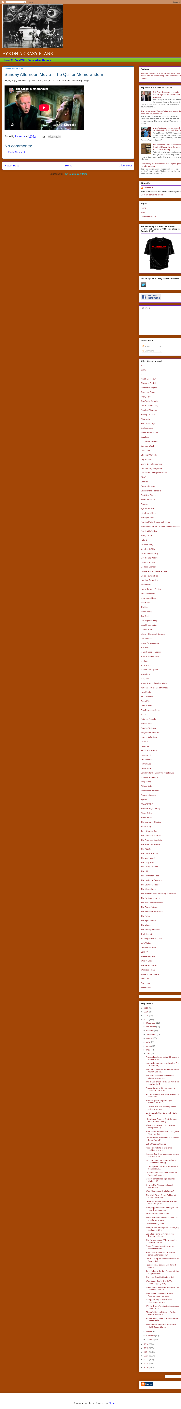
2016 (146, 1344)
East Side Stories (148, 495)
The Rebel (145, 916)
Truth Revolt (146, 934)
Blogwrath (145, 419)
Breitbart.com (147, 428)
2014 (146, 1352)
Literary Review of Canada (153, 634)
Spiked (144, 799)
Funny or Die (146, 535)
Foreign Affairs (147, 517)
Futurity (144, 540)
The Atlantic (146, 849)
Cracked (144, 482)
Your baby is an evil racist (157, 1214)
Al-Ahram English (148, 383)
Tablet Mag (146, 826)
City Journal (146, 459)
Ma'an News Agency (150, 643)
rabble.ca (145, 746)
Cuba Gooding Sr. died (156, 1144)
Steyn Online (146, 813)
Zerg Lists (145, 983)
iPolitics (144, 607)
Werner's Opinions (149, 965)
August (149, 1038)
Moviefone (145, 674)
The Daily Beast (148, 858)
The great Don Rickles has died (160, 1277)
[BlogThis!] (51, 136)
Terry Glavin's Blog (149, 831)
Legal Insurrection (149, 625)
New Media (146, 692)
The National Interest (150, 898)
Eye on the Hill (147, 508)
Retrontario (146, 764)
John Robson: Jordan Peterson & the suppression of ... (162, 1272)
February (150, 1336)
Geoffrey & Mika (148, 549)
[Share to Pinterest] (60, 136)
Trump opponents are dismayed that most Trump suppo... (162, 1208)
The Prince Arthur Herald (152, 911)
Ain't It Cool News (149, 379)
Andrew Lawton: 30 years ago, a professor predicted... (160, 1089)
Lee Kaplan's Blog (149, 620)
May (148, 1050)
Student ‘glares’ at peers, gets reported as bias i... (159, 1101)
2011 (146, 1363)
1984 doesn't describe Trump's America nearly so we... (159, 1294)
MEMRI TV (146, 665)
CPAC (143, 477)
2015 (146, 1348)
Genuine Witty (147, 544)
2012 (146, 1359)
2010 (146, 1367)
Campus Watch (147, 446)
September (151, 1034)
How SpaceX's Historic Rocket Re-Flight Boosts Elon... (161, 1325)
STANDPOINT (147, 804)
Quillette (144, 741)
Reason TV (146, 755)
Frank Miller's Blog (149, 531)
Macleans (145, 647)
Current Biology (148, 486)
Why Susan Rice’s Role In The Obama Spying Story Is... (159, 1282)
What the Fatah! (148, 970)
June (148, 1046)
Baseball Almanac (149, 410)
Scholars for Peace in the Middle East (157, 773)
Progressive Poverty (150, 732)
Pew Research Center (150, 710)
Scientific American (149, 777)
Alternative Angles (149, 388)
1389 (143, 365)
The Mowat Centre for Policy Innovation (158, 893)
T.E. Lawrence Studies (151, 822)
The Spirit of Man (148, 920)
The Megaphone (148, 889)
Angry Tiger (146, 397)
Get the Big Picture (149, 558)
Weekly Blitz (146, 961)
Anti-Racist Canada (149, 401)
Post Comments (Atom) (75, 174)
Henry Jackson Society (151, 589)
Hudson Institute (148, 594)
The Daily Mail (147, 862)
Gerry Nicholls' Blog (149, 553)
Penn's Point (146, 706)
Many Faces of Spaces (151, 652)
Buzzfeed (145, 437)
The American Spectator (151, 840)
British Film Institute (149, 432)
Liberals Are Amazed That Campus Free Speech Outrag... (161, 1120)
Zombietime (146, 988)
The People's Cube (149, 907)
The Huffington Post (150, 876)
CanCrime (145, 450)
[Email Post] (43, 136)
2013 (146, 1356)
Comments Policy (148, 217)
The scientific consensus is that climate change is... (160, 1076)
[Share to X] (54, 136)
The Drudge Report (149, 867)
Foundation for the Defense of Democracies (160, 526)
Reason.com (146, 759)
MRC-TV (145, 679)
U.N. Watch (146, 943)
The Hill (144, 871)
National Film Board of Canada (154, 688)
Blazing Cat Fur (148, 414)
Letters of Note (147, 629)
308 (142, 374)
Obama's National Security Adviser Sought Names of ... (161, 1313)
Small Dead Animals (150, 791)
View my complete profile (152, 195)
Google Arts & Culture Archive (154, 571)
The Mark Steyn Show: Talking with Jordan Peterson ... (161, 1196)
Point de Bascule (148, 719)
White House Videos (150, 974)
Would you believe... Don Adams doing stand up (160, 1126)
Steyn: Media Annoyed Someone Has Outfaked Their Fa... (162, 1288)
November (151, 1027)
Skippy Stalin (146, 786)
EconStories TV (148, 499)
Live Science (146, 638)
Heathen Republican (150, 580)
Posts (147, 346)
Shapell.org (146, 782)
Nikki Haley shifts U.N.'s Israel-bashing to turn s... (159, 1149)
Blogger (112, 1403)
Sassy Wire (146, 768)
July (148, 1042)
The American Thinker (151, 844)
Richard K (148, 188)
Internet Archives (148, 598)
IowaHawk (145, 602)
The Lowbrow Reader (150, 885)
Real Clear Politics (149, 750)
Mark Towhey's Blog (150, 656)
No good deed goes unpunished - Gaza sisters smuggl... (161, 1161)
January (150, 1339)
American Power (148, 392)
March (149, 1332)
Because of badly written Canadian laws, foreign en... (161, 1202)
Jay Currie (145, 616)
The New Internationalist (152, 903)
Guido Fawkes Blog (149, 576)
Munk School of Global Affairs (154, 683)
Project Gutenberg (149, 737)
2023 (146, 1008)
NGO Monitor (147, 696)
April (148, 1053)
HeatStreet (145, 585)
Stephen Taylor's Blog (150, 808)
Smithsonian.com (148, 795)
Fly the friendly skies (155, 1224)
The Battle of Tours (149, 853)
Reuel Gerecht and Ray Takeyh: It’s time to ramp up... (161, 1218)
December (151, 1023)
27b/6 (143, 370)
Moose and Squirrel (149, 670)
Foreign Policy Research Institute (155, 522)
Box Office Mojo (148, 423)
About (143, 212)
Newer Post (12, 165)
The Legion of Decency (151, 880)
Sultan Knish (146, 817)
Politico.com (146, 723)
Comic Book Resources (151, 464)
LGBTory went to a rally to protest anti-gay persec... (161, 1108)
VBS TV (144, 952)
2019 (146, 1012)
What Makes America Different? (160, 1191)
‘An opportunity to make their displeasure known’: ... (159, 1301)
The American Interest (151, 835)
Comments (149, 351)
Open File (145, 701)
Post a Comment (16, 152)
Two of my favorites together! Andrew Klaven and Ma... (162, 1070)
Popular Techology (149, 728)
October (150, 1030)
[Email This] (49, 136)
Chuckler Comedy (149, 455)
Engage (144, 504)
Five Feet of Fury (148, 513)
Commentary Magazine (151, 468)
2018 (146, 1016)
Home (69, 165)
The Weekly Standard (150, 929)
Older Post (125, 165)
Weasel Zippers (148, 956)
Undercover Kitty (148, 947)
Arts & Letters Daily (149, 405)
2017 (146, 1019)
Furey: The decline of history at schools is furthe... (160, 1247)
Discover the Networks (151, 491)
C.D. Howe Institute (149, 441)
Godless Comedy (148, 567)
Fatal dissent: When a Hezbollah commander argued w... (160, 1253)
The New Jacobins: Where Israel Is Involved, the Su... (161, 1241)
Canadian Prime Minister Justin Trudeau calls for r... (160, 1235)
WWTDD (145, 979)
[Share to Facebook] (57, 136)
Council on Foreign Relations (154, 473)
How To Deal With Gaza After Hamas (27, 60)
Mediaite (144, 661)
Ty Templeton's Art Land (151, 938)
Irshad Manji (146, 611)
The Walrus (146, 925)
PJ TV (143, 714)
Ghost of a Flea (148, 562)
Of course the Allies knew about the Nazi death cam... (161, 1173)
